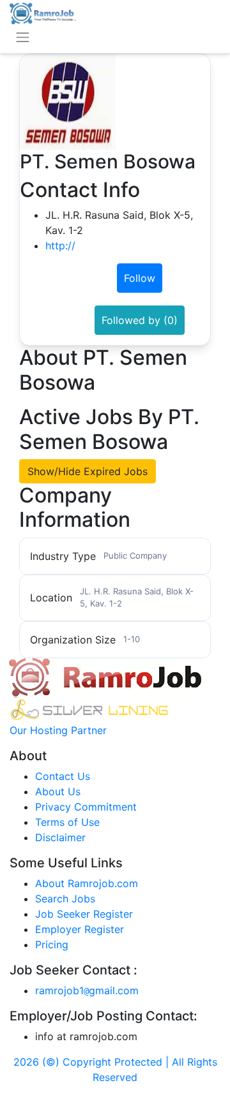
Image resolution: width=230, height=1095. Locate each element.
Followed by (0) (140, 320)
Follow (139, 278)
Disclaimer (60, 837)
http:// (60, 245)
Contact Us (62, 776)
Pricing (51, 944)
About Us (57, 791)
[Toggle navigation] (23, 37)
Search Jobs (65, 898)
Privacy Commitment (86, 806)
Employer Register (79, 929)
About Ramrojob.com (86, 883)
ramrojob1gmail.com (87, 990)
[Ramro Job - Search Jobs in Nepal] (43, 12)
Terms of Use (67, 822)
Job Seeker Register (84, 914)
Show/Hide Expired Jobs (87, 471)
